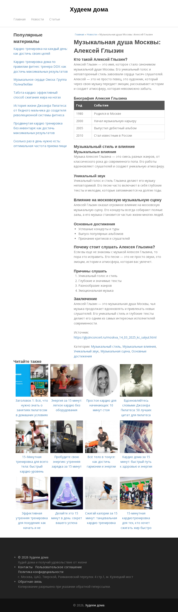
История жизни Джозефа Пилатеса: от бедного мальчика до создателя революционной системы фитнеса (40, 110)
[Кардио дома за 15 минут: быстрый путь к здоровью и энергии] (136, 452)
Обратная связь (30, 581)
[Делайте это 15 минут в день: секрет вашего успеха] (66, 508)
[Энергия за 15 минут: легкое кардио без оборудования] (66, 395)
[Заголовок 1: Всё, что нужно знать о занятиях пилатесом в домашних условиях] (32, 395)
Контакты (25, 567)
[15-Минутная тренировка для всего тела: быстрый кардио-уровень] (32, 452)
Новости (37, 19)
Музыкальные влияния (139, 346)
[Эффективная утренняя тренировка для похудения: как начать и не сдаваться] (32, 508)
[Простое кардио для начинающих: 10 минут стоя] (101, 395)
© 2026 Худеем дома (33, 557)
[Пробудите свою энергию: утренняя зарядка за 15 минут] (66, 452)
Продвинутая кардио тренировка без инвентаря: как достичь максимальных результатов (38, 128)
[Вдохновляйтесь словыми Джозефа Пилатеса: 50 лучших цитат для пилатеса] (136, 395)
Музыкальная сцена (115, 351)
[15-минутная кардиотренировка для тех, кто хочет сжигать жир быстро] (136, 508)
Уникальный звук (86, 351)
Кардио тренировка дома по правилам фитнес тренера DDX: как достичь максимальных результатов (40, 67)
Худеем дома (89, 9)
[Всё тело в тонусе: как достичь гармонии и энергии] (101, 452)
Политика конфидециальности (40, 572)
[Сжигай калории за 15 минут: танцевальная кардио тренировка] (101, 508)
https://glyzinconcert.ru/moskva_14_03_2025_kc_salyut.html (115, 337)
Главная (19, 19)
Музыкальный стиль (106, 346)
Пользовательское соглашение (58, 567)
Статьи (54, 19)
